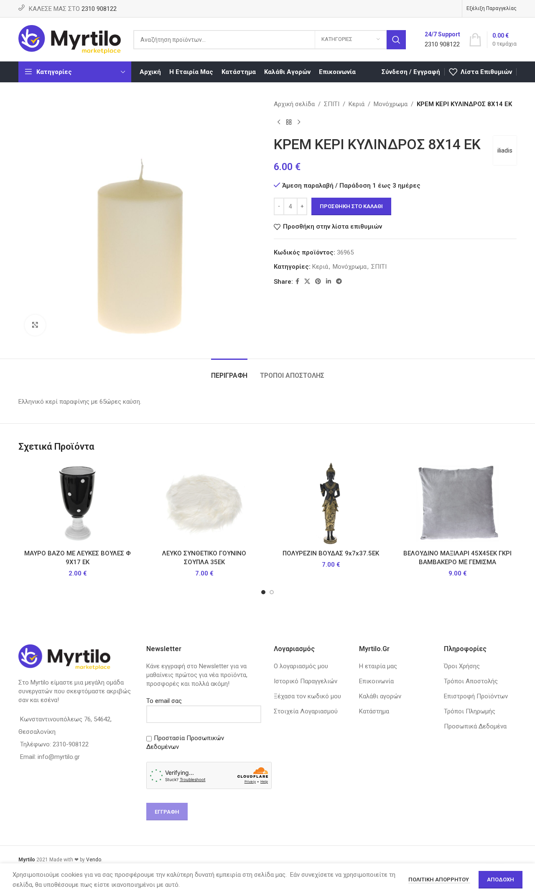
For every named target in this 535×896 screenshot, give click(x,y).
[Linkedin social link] (329, 281)
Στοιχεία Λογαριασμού (306, 711)
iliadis (504, 150)
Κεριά (356, 104)
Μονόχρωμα (391, 104)
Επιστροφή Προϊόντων (476, 696)
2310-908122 (71, 744)
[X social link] (307, 281)
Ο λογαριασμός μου (301, 666)
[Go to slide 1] (263, 592)
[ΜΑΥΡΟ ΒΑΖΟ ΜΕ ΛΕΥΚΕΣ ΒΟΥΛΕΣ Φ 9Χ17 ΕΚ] (77, 503)
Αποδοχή (500, 879)
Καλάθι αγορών (380, 696)
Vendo (93, 860)
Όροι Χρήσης (462, 666)
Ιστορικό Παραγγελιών (305, 681)
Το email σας (164, 701)
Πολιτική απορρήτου (439, 879)
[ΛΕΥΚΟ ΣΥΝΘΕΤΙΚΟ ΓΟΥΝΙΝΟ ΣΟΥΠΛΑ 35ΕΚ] (204, 503)
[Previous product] (279, 122)
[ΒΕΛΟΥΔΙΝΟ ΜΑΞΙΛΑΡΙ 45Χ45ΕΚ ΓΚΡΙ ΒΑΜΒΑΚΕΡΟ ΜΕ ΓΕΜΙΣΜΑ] (457, 503)
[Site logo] (69, 39)
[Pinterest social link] (318, 281)
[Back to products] (289, 122)
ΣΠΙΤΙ (331, 104)
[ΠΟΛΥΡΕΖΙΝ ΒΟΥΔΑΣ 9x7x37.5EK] (331, 503)
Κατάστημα (374, 711)
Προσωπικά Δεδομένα (475, 726)
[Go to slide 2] (272, 592)
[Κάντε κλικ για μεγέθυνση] (35, 325)
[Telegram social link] (339, 281)
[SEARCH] (396, 39)
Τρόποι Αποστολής (471, 681)
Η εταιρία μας (378, 666)
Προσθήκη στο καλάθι (351, 206)
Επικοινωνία (376, 681)
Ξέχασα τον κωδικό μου (307, 696)
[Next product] (299, 122)
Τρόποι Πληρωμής (469, 711)
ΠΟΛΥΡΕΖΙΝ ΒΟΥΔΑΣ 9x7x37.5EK (331, 553)
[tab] (229, 371)
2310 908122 (99, 9)
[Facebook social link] (297, 281)
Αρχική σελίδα (294, 104)
